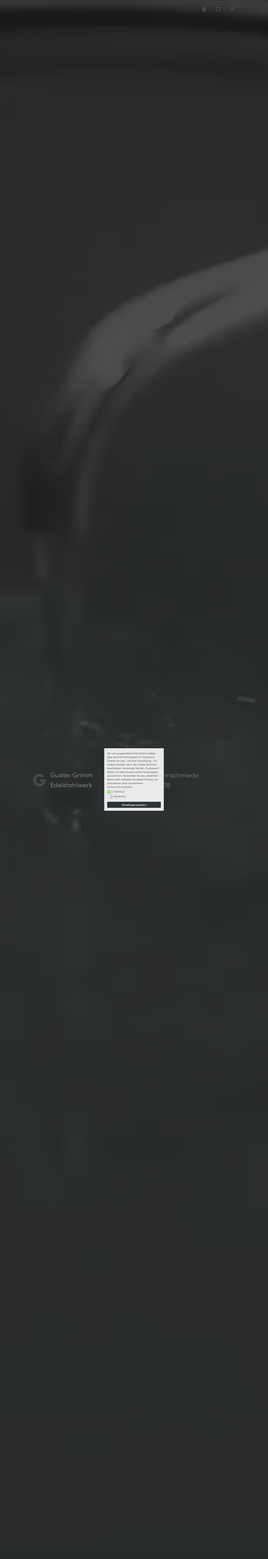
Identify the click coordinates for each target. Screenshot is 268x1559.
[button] (110, 792)
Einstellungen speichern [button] (134, 804)
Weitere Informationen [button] (119, 786)
